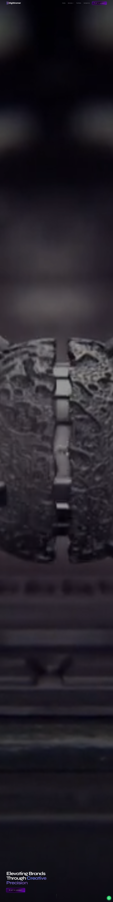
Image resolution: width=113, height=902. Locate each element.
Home (63, 3)
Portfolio (78, 3)
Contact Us (87, 3)
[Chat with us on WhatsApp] (109, 898)
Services (70, 3)
